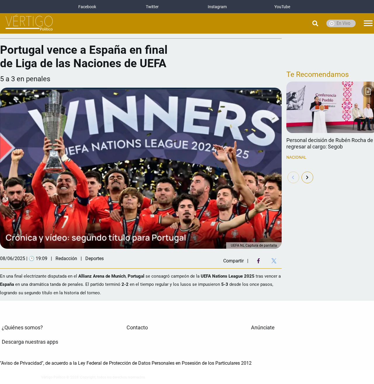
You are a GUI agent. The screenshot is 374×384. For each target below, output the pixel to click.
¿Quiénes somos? (22, 328)
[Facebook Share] (258, 260)
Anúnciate (263, 328)
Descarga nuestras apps (30, 342)
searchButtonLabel (300, 23)
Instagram (217, 6)
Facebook (87, 6)
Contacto (137, 328)
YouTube (282, 6)
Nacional (296, 157)
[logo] (29, 23)
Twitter (152, 6)
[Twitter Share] (274, 260)
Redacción (66, 258)
